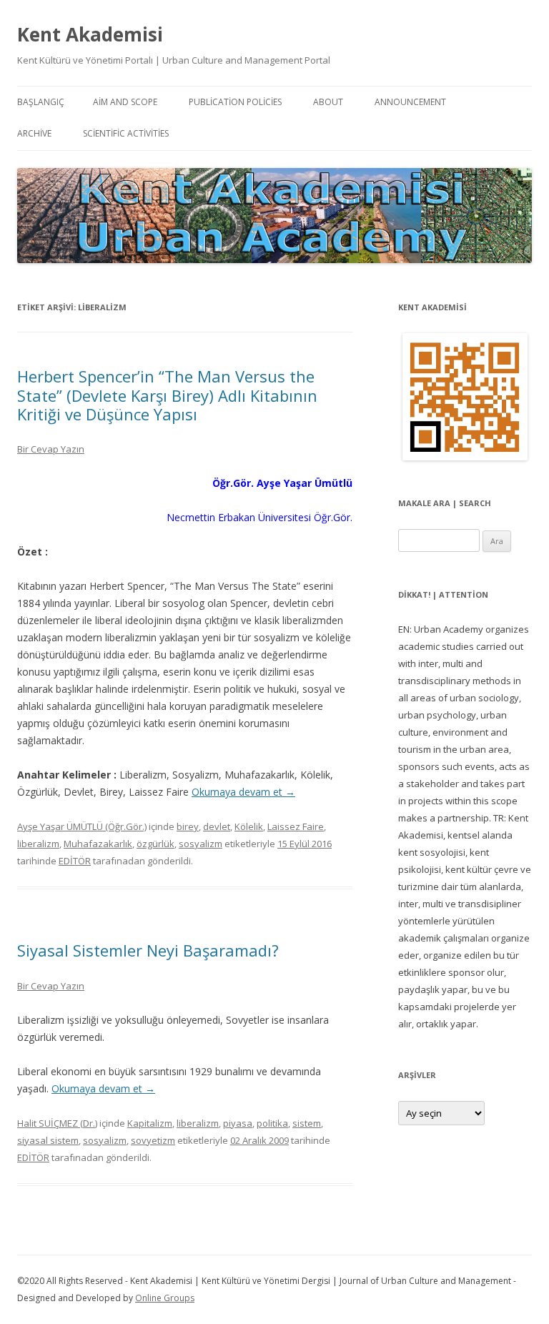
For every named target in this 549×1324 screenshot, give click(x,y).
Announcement (410, 102)
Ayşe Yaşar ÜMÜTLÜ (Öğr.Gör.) (82, 826)
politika (272, 1123)
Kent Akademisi (90, 34)
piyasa (237, 1123)
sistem (306, 1123)
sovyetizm (153, 1140)
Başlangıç (40, 102)
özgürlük (155, 843)
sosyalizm (200, 843)
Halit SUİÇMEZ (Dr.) (57, 1123)
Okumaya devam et (243, 792)
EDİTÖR (75, 860)
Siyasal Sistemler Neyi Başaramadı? (148, 950)
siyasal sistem (48, 1140)
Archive (34, 133)
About (328, 102)
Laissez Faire (295, 826)
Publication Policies (235, 102)
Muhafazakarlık (98, 843)
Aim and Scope (125, 102)
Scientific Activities (126, 133)
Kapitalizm (149, 1123)
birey (188, 826)
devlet (216, 826)
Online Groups (164, 1298)
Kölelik (248, 826)
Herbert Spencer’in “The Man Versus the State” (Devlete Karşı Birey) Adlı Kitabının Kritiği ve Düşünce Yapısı (167, 395)
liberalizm (38, 843)
